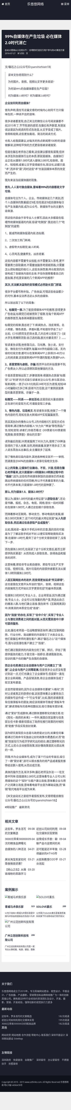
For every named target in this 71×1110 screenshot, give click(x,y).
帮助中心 (36, 1034)
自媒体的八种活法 (15, 849)
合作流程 (26, 1034)
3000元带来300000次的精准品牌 (19, 1023)
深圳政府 (6, 1059)
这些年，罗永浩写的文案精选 (17, 1016)
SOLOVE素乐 (44, 907)
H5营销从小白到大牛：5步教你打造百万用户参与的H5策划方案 (36, 50)
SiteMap (18, 1038)
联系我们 (46, 1034)
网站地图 (16, 1034)
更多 (50, 1002)
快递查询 (17, 1059)
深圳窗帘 (41, 1059)
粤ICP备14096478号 (13, 1085)
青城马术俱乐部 (14, 907)
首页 (7, 4)
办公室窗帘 (53, 1059)
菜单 (66, 4)
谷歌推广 (29, 1059)
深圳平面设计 (58, 1034)
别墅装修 (13, 1063)
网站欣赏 (6, 1034)
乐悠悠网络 (35, 4)
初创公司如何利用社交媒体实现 (18, 1020)
